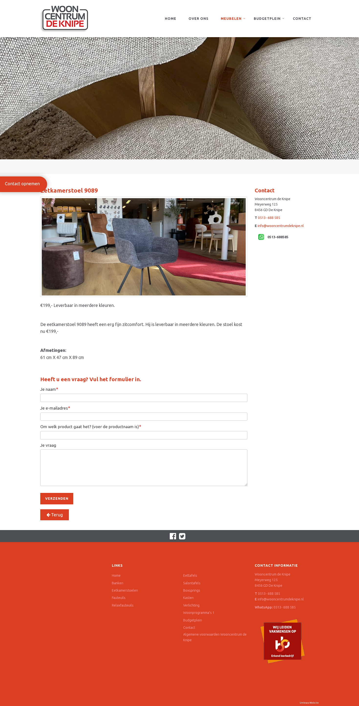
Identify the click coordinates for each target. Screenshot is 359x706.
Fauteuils (119, 598)
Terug (56, 514)
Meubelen (231, 19)
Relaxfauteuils (123, 605)
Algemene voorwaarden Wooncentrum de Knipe (215, 637)
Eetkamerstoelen (125, 590)
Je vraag (48, 445)
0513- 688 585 (269, 218)
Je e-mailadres (55, 407)
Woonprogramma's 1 (198, 613)
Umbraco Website (309, 703)
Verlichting (191, 605)
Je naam (49, 389)
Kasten (188, 598)
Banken (117, 583)
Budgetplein (267, 19)
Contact (302, 19)
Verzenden (56, 498)
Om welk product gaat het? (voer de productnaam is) (90, 426)
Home (170, 19)
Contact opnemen (22, 183)
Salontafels (192, 583)
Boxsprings (191, 590)
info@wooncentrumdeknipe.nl (281, 226)
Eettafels (190, 575)
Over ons (199, 19)
